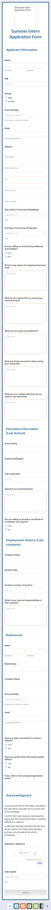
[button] (44, 215)
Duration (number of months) (18, 585)
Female (11, 101)
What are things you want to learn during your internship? (24, 362)
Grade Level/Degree (14, 458)
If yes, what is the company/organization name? (24, 777)
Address (9, 146)
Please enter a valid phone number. (17, 120)
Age (6, 78)
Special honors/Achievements (19, 489)
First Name (8, 70)
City (6, 179)
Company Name (12, 555)
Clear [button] (40, 863)
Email (7, 128)
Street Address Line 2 (12, 168)
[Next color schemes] (47, 906)
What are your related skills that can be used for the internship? (23, 395)
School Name (11, 443)
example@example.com (13, 138)
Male (10, 98)
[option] (10, 906)
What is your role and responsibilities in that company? (23, 601)
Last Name (30, 70)
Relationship (10, 664)
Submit (25, 892)
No (9, 256)
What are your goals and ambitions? (22, 331)
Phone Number (12, 110)
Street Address (10, 157)
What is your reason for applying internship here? (25, 266)
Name (7, 60)
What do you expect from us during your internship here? (24, 299)
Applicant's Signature (15, 844)
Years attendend (12, 474)
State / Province (10, 190)
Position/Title (11, 570)
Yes (9, 253)
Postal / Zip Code (10, 201)
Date (6, 220)
